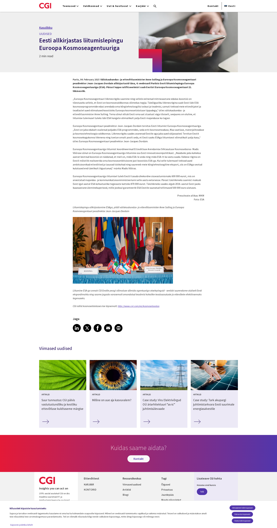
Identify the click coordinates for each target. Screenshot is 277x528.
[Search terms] (155, 6)
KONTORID (90, 489)
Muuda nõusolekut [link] (171, 499)
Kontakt (213, 6)
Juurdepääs (167, 494)
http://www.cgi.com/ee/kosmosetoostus (138, 306)
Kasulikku (45, 27)
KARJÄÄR (89, 484)
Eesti (231, 6)
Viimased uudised (132, 484)
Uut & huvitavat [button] (117, 6)
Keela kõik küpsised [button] (242, 521)
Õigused (165, 484)
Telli (202, 491)
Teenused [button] (69, 6)
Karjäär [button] (141, 6)
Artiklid (127, 489)
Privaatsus (167, 489)
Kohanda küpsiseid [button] (242, 514)
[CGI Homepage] (45, 5)
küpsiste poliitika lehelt (21, 524)
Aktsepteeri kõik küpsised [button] (242, 508)
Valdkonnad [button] (91, 6)
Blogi (126, 494)
